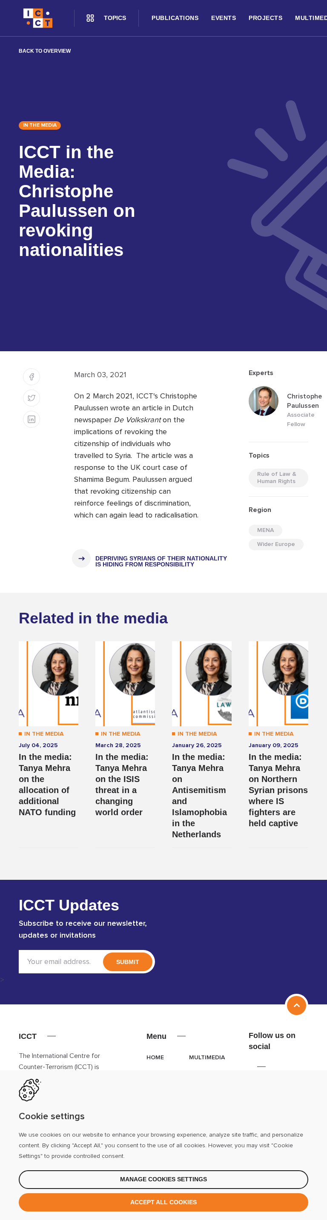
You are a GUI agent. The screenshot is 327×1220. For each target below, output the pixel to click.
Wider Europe (276, 544)
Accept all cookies (163, 1202)
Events (223, 17)
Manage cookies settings (163, 1179)
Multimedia (207, 1058)
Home (155, 1058)
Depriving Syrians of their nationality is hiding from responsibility (161, 561)
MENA (265, 530)
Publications (175, 17)
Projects (265, 17)
